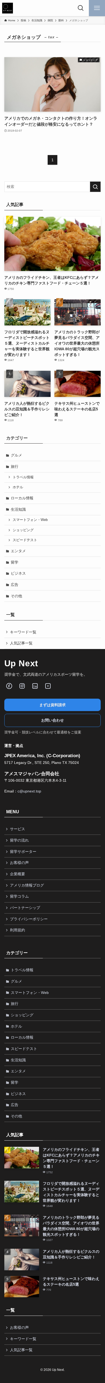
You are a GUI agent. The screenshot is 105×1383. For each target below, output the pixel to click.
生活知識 (18, 509)
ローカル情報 (22, 498)
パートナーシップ (25, 907)
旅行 (14, 466)
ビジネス (18, 573)
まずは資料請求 (52, 705)
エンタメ (18, 551)
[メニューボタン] (97, 8)
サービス (17, 829)
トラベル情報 (23, 477)
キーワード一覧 (23, 632)
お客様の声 (19, 862)
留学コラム (19, 896)
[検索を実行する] (95, 186)
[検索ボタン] (81, 8)
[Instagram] (22, 686)
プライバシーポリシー (29, 919)
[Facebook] (9, 686)
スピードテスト (25, 540)
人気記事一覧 (21, 643)
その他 (16, 596)
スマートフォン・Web (30, 520)
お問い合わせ (52, 720)
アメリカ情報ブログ (27, 885)
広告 (14, 584)
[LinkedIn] (35, 686)
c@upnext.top (29, 791)
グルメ (16, 455)
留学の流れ (19, 840)
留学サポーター (23, 851)
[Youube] (48, 686)
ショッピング (23, 530)
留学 (14, 562)
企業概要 (17, 874)
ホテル (18, 487)
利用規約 (17, 930)
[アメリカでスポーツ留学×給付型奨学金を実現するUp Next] (7, 8)
